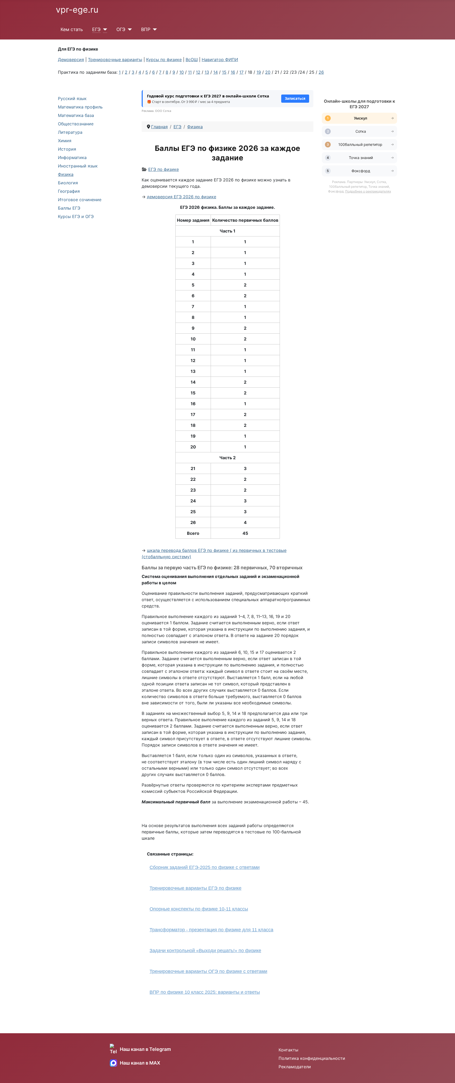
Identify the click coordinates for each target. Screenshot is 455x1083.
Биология (68, 182)
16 (233, 72)
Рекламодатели (295, 1066)
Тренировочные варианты (115, 59)
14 (215, 72)
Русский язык (72, 98)
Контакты (288, 1049)
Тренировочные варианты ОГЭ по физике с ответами (208, 971)
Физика (65, 174)
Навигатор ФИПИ (220, 59)
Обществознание (75, 123)
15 (224, 72)
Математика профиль (80, 107)
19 (258, 72)
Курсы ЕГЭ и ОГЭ (76, 216)
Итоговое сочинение (79, 199)
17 (241, 72)
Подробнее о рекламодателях (368, 191)
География (69, 191)
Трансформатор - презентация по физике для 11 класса (211, 929)
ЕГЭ (96, 29)
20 (267, 72)
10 (181, 72)
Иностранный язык (78, 166)
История (67, 149)
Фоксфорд (361, 171)
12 (198, 72)
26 (321, 72)
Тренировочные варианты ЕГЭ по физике (195, 888)
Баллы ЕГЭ (69, 208)
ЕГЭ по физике (163, 169)
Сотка (360, 131)
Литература (70, 132)
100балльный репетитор (360, 144)
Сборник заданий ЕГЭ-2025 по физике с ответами (205, 867)
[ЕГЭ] (104, 29)
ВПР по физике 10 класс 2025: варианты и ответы (205, 992)
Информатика (72, 157)
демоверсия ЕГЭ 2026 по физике (181, 196)
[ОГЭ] (128, 29)
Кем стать (72, 29)
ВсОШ (192, 59)
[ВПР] (153, 29)
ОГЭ (120, 29)
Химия (64, 140)
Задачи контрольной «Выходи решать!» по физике (205, 950)
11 (190, 72)
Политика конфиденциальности (312, 1058)
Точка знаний (361, 157)
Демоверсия (71, 59)
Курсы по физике (164, 59)
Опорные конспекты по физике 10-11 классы (199, 909)
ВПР (145, 29)
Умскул (361, 118)
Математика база (76, 115)
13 (207, 72)
